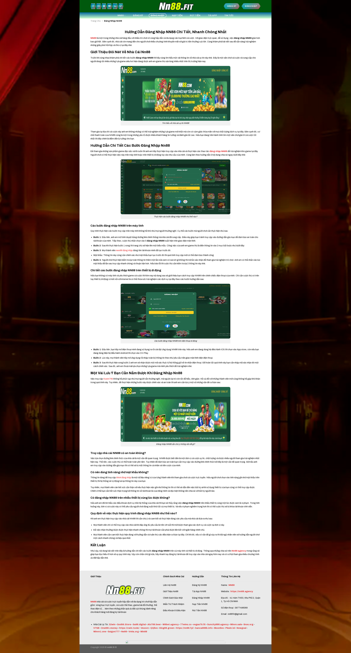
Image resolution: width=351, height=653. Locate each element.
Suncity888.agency (218, 624)
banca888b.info (204, 628)
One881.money (109, 628)
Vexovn (145, 628)
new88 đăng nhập (124, 250)
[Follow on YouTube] (109, 6)
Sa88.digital (139, 624)
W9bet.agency (171, 624)
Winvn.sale (236, 624)
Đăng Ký (138, 15)
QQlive (154, 628)
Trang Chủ (95, 21)
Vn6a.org (134, 631)
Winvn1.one (99, 631)
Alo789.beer (154, 624)
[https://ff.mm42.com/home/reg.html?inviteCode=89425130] (175, 647)
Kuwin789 (108, 379)
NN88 (121, 15)
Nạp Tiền (177, 15)
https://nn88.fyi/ (185, 628)
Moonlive (219, 628)
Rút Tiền (195, 15)
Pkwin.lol (230, 628)
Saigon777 (114, 631)
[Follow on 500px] (115, 6)
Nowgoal (241, 628)
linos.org (248, 624)
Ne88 (124, 631)
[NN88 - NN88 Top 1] (175, 6)
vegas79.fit (199, 624)
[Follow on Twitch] (120, 6)
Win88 (143, 631)
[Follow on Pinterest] (103, 6)
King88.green (166, 628)
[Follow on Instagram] (93, 6)
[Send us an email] (98, 6)
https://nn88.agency (241, 591)
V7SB (96, 628)
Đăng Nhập (158, 15)
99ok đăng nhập (123, 477)
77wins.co (185, 624)
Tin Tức (228, 15)
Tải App (212, 15)
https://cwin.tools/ (129, 628)
